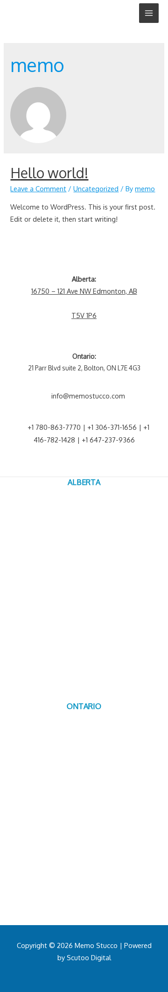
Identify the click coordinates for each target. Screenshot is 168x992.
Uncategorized (96, 188)
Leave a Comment (38, 188)
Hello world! (49, 172)
